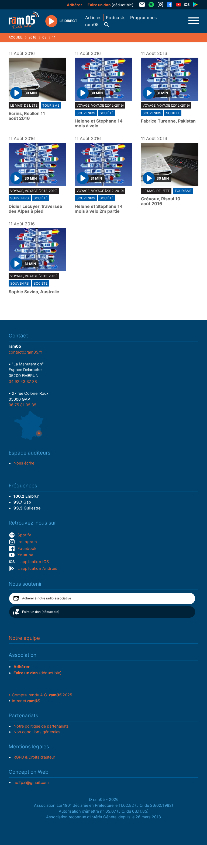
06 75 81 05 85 (22, 405)
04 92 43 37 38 (23, 381)
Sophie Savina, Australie (34, 291)
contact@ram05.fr (25, 352)
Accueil (16, 37)
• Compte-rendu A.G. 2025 (40, 695)
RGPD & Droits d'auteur (34, 757)
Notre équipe (24, 638)
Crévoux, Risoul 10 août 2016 (160, 201)
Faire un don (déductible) (40, 612)
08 (44, 37)
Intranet (26, 701)
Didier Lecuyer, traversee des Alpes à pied (35, 209)
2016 (32, 37)
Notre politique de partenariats (41, 726)
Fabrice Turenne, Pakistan (168, 121)
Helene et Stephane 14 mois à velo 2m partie (99, 209)
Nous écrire (23, 463)
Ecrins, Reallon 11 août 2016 (27, 116)
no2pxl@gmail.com (31, 782)
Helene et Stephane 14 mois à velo (99, 123)
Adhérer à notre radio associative (46, 598)
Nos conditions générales (36, 731)
